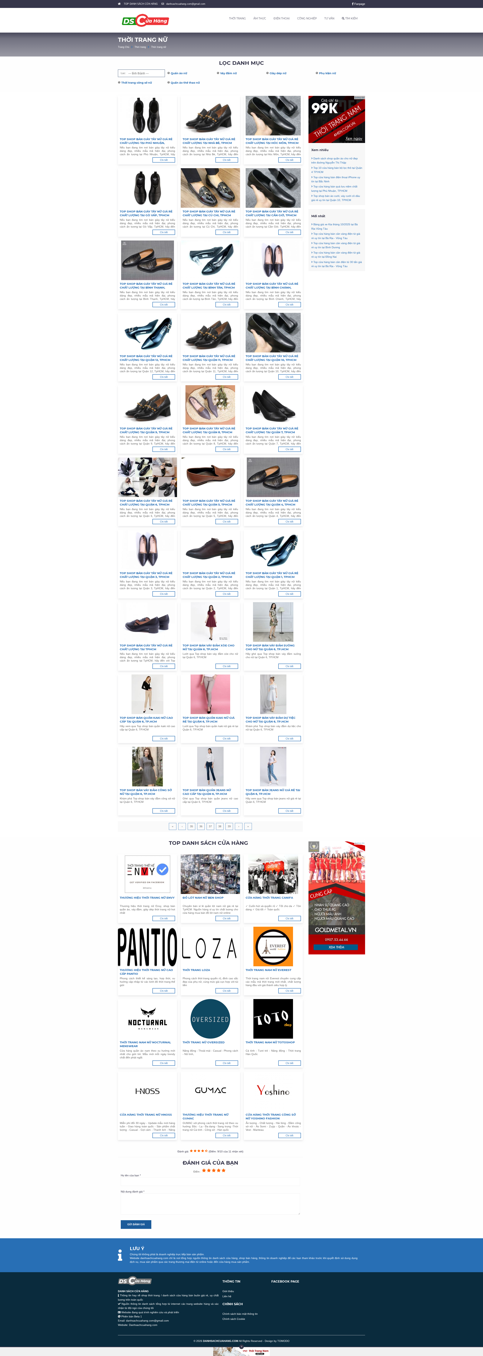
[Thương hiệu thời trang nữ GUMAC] (210, 1091)
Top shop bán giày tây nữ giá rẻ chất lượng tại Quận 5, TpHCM (209, 502)
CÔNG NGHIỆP (307, 18)
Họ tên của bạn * (131, 1175)
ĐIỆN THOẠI (282, 18)
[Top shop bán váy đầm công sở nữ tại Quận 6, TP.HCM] (147, 766)
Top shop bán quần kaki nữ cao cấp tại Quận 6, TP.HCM (146, 719)
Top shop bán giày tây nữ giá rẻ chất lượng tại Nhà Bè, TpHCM (209, 141)
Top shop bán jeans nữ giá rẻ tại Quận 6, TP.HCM (273, 792)
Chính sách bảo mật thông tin (240, 1313)
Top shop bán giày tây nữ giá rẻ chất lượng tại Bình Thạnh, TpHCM (146, 286)
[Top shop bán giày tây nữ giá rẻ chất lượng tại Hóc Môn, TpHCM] (273, 115)
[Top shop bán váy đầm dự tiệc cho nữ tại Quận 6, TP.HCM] (273, 694)
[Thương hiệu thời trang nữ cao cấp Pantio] (147, 946)
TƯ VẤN (329, 18)
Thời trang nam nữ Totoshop (270, 1042)
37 (210, 826)
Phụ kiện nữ (327, 73)
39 (229, 826)
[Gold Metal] (336, 953)
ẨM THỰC (259, 18)
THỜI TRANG (237, 18)
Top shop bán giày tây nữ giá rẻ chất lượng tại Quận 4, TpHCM (272, 502)
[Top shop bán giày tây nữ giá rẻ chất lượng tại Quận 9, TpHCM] (147, 405)
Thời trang (140, 47)
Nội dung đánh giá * (132, 1191)
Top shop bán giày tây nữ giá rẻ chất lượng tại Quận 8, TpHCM (209, 430)
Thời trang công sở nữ (136, 82)
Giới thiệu (228, 1291)
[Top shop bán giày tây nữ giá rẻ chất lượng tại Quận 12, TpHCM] (147, 332)
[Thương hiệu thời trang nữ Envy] (147, 874)
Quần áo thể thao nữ (185, 82)
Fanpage (359, 3)
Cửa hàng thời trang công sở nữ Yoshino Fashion (271, 1116)
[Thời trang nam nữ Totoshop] (273, 1019)
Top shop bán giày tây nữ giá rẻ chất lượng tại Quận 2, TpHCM (209, 575)
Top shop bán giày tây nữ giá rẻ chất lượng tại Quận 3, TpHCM (146, 575)
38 (219, 826)
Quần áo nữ (179, 73)
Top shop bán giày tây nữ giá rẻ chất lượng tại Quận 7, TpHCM (272, 430)
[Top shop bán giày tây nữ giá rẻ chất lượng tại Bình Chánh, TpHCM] (273, 260)
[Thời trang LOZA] (210, 946)
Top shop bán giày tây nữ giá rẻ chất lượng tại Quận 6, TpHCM (146, 502)
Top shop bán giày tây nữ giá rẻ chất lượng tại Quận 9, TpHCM (146, 430)
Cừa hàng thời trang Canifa (269, 897)
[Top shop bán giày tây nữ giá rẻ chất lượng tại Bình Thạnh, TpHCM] (147, 260)
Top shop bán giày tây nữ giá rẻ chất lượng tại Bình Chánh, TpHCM (272, 286)
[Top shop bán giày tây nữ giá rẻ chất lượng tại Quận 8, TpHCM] (210, 405)
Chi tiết (164, 160)
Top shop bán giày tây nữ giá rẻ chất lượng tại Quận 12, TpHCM (146, 358)
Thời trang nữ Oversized (204, 1042)
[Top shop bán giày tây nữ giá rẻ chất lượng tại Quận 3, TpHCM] (147, 549)
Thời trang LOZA (196, 970)
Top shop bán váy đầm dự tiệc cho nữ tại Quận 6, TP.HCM (270, 719)
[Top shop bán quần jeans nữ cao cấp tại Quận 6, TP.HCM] (210, 766)
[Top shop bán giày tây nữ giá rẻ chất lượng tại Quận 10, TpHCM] (273, 332)
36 (200, 826)
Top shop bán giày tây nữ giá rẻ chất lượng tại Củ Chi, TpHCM (209, 213)
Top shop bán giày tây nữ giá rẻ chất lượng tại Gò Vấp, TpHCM (146, 213)
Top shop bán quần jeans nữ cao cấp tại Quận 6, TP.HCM (207, 792)
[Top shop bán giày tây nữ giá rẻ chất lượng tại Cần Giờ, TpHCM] (273, 188)
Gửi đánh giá (136, 1224)
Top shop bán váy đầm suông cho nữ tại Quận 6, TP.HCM (270, 647)
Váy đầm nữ (228, 73)
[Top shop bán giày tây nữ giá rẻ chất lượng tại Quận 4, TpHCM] (273, 477)
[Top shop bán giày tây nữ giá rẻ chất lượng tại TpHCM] (147, 622)
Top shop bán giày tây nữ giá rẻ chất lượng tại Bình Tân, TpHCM (209, 285)
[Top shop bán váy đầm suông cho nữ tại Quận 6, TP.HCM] (273, 622)
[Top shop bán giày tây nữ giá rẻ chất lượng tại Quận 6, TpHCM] (147, 477)
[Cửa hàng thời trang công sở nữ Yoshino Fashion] (273, 1091)
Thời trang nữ (158, 47)
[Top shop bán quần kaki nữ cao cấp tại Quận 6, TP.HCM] (147, 694)
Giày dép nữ (278, 73)
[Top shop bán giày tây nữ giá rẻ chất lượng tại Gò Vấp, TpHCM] (147, 188)
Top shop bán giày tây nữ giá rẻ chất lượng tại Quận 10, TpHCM (272, 358)
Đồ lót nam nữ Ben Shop (203, 897)
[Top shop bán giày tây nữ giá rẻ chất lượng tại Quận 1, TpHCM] (273, 549)
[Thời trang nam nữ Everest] (273, 946)
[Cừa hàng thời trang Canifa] (273, 874)
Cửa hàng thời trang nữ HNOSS (146, 1114)
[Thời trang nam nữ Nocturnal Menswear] (147, 1019)
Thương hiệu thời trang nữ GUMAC (205, 1116)
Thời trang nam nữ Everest (268, 970)
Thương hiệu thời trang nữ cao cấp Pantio (146, 972)
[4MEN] (336, 142)
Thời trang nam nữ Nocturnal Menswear (145, 1044)
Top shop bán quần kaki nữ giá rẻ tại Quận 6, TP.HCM (209, 719)
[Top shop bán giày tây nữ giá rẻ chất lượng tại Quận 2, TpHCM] (210, 549)
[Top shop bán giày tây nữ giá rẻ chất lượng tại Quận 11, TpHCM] (210, 332)
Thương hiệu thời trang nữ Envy (147, 897)
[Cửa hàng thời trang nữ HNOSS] (147, 1091)
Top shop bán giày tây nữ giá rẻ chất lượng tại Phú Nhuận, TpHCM (146, 141)
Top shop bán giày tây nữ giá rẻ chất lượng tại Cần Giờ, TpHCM (272, 213)
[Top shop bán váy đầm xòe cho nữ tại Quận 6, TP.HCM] (210, 622)
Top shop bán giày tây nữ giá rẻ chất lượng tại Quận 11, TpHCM (209, 358)
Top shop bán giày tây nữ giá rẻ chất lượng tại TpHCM (146, 647)
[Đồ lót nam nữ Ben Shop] (210, 874)
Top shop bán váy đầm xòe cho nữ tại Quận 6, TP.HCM (209, 647)
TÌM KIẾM (351, 18)
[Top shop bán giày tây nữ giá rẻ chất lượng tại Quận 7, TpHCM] (273, 405)
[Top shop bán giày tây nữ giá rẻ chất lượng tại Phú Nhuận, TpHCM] (147, 115)
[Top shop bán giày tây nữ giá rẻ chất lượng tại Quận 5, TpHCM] (210, 477)
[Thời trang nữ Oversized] (210, 1019)
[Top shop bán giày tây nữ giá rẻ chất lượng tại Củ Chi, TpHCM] (210, 188)
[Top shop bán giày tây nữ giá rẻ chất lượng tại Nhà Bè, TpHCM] (210, 115)
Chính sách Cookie (233, 1318)
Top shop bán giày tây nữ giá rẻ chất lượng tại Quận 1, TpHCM (272, 575)
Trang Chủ (123, 47)
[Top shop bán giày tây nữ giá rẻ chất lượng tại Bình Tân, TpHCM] (210, 260)
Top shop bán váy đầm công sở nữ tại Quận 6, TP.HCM (146, 792)
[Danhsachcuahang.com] (145, 20)
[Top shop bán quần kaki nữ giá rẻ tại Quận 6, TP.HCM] (210, 694)
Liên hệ (226, 1296)
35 (191, 826)
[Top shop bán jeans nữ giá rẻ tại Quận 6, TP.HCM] (273, 766)
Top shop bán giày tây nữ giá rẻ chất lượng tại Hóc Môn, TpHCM (272, 141)
